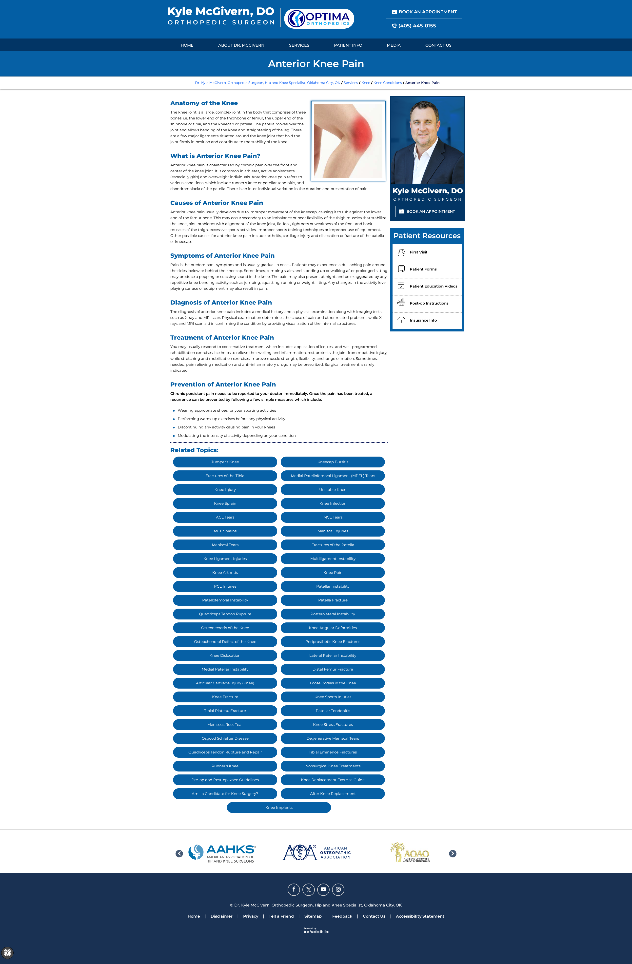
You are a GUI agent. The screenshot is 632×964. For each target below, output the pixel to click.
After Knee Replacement (333, 793)
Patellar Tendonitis (333, 710)
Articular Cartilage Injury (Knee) (225, 683)
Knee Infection (332, 503)
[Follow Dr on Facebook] (293, 889)
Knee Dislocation (225, 655)
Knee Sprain (225, 503)
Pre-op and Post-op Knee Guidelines (225, 779)
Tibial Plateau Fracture (225, 710)
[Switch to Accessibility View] (7, 953)
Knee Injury (225, 489)
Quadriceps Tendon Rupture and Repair (225, 752)
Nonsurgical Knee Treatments (332, 766)
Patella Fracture (333, 600)
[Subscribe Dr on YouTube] (323, 889)
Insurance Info (423, 320)
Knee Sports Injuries (333, 696)
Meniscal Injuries (332, 531)
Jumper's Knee (225, 462)
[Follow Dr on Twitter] (308, 889)
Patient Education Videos (433, 286)
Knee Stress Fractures (333, 724)
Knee (365, 82)
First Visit (418, 252)
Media (394, 45)
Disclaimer (222, 916)
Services (299, 45)
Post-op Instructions (429, 303)
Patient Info (348, 45)
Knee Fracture (225, 696)
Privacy (250, 916)
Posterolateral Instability (333, 614)
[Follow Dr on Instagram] (338, 889)
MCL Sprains (225, 531)
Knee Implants (279, 807)
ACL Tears (225, 517)
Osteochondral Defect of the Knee (225, 641)
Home (187, 45)
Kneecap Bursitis (332, 462)
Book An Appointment (428, 12)
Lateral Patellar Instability (332, 655)
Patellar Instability (333, 586)
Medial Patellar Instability (225, 669)
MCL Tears (332, 517)
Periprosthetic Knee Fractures (332, 641)
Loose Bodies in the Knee (333, 683)
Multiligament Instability (333, 558)
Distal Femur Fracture (333, 669)
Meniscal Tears (225, 544)
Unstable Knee (332, 489)
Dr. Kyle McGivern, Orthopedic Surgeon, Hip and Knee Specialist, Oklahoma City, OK (267, 82)
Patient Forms (423, 269)
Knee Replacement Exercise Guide (333, 779)
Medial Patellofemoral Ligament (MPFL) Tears (333, 475)
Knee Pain (332, 572)
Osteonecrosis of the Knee (225, 627)
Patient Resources (427, 235)
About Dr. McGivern (241, 45)
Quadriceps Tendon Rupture (225, 614)
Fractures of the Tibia (225, 475)
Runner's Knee (225, 766)
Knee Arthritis (225, 572)
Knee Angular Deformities (333, 627)
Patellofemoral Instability (225, 600)
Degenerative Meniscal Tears (333, 738)
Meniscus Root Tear (225, 724)
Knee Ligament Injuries (225, 558)
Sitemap (313, 916)
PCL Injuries (225, 586)
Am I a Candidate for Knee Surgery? (225, 793)
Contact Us (438, 45)
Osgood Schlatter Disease (225, 738)
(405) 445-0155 (417, 26)
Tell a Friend (281, 916)
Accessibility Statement (420, 916)
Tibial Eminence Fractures (333, 752)
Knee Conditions (388, 82)
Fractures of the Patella (333, 544)
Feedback (342, 916)
